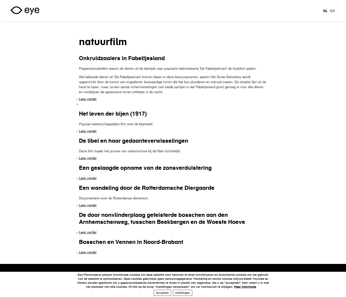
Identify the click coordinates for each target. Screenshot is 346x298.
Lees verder (88, 98)
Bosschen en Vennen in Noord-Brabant (131, 241)
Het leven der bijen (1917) (113, 113)
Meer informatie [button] (245, 287)
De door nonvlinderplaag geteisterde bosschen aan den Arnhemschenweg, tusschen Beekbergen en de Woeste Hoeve (162, 218)
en (332, 11)
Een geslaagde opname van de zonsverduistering (145, 167)
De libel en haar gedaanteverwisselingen (133, 140)
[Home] (24, 10)
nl (325, 11)
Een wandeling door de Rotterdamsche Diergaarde (146, 187)
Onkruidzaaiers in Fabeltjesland (122, 58)
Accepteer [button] (162, 293)
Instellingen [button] (182, 293)
